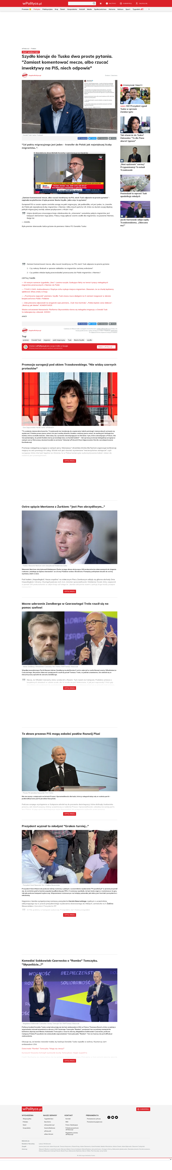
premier (26, 340)
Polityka (33, 48)
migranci (47, 340)
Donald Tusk (36, 340)
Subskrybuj (114, 330)
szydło (89, 340)
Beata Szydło (79, 340)
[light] (101, 3)
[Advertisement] (86, 26)
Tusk (69, 340)
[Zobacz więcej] (135, 95)
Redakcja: (26, 1141)
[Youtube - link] (112, 1117)
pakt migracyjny (59, 340)
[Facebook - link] (108, 1117)
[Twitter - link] (116, 1117)
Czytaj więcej (69, 461)
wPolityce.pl (25, 48)
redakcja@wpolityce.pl (104, 328)
